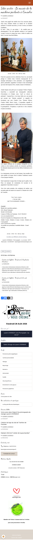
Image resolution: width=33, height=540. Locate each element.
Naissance (5, 369)
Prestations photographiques (10, 354)
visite (3, 251)
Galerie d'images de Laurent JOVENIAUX (14, 344)
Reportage (5, 366)
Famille (4, 377)
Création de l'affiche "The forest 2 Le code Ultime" (14, 279)
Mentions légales (16, 535)
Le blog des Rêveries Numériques (11, 404)
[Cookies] (3, 536)
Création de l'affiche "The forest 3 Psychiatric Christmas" (15, 261)
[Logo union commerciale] (16, 509)
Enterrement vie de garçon (9, 385)
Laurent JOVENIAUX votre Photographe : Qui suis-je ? (16, 334)
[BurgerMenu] (29, 2)
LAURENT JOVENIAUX (8, 16)
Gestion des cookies (16, 538)
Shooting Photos (7, 381)
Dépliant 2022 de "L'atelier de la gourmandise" (15, 433)
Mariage (5, 362)
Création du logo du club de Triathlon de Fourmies (13, 423)
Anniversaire (6, 373)
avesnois (8, 251)
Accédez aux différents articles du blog (16, 237)
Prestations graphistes (8, 389)
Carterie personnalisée (8, 358)
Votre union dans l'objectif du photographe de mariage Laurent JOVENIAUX (15, 413)
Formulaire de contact (9, 454)
